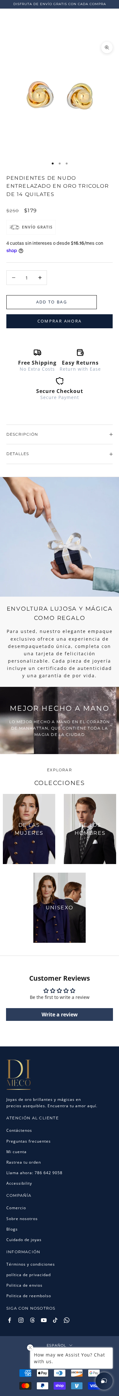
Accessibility (19, 1183)
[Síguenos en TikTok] (55, 1320)
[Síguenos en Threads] (32, 1320)
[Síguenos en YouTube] (44, 1320)
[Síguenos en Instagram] (21, 1320)
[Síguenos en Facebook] (9, 1320)
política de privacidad (28, 1274)
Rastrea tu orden (23, 1162)
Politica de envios (24, 1285)
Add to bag (51, 302)
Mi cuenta (16, 1151)
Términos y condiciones (30, 1264)
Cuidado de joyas (24, 1239)
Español (56, 1345)
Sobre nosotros (22, 1218)
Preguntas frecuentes (28, 1141)
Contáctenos (19, 1130)
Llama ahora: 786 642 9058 (34, 1172)
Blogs (12, 1229)
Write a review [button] (60, 1014)
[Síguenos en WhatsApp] (66, 1320)
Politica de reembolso (28, 1295)
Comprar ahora (59, 321)
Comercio (16, 1208)
